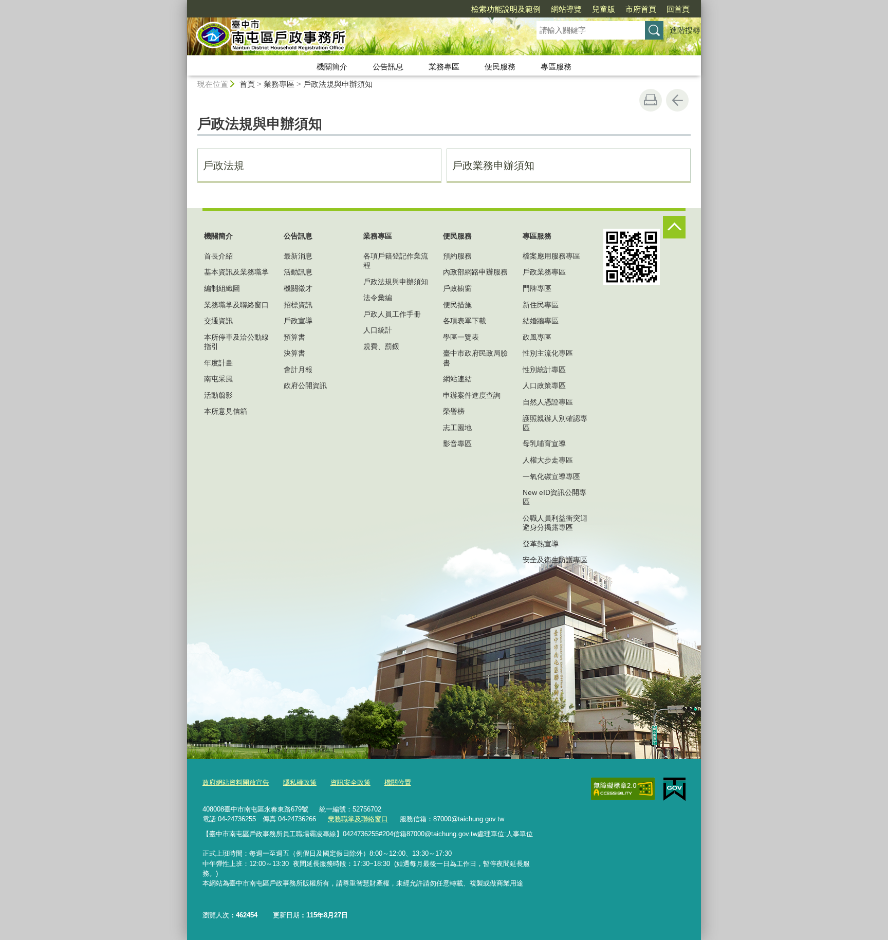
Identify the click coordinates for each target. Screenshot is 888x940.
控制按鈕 (674, 227)
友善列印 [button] (650, 100)
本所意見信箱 (225, 411)
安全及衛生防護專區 (555, 560)
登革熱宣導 (541, 544)
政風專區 (537, 337)
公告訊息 (388, 66)
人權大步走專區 (548, 460)
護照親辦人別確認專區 (555, 423)
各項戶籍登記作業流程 (395, 260)
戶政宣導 (298, 321)
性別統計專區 (544, 369)
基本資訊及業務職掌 (236, 272)
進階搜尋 (685, 30)
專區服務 (556, 66)
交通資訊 (218, 321)
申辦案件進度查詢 (472, 395)
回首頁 (678, 9)
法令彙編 (377, 297)
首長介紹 (218, 256)
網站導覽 (566, 9)
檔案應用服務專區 (551, 256)
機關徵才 (298, 288)
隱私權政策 (300, 782)
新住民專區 (541, 305)
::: (182, 4)
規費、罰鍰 (381, 346)
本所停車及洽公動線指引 (236, 342)
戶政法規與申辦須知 (338, 84)
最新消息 (298, 256)
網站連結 (457, 379)
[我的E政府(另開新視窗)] (674, 789)
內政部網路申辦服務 (475, 272)
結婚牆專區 (541, 321)
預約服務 (457, 256)
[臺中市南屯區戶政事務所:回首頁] (349, 37)
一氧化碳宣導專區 (551, 476)
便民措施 (457, 305)
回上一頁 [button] (677, 100)
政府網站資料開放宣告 (235, 782)
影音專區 (457, 443)
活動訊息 (298, 272)
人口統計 (377, 330)
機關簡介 (332, 66)
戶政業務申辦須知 (493, 165)
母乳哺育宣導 (544, 443)
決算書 (294, 353)
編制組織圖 (222, 288)
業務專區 (444, 66)
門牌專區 (537, 288)
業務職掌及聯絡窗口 (236, 305)
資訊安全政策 (350, 782)
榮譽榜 (454, 411)
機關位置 (397, 782)
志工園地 (457, 427)
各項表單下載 (464, 321)
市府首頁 (640, 9)
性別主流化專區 (548, 353)
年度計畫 (218, 363)
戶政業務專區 (544, 272)
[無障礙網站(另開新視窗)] (623, 789)
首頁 (247, 84)
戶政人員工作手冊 (392, 314)
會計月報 (298, 369)
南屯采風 (218, 379)
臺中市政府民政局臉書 (475, 357)
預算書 (294, 337)
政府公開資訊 (305, 385)
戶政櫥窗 (457, 288)
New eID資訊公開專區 (554, 497)
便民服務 (500, 66)
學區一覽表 (461, 337)
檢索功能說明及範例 (506, 9)
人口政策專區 (544, 385)
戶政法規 (223, 165)
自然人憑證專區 (548, 402)
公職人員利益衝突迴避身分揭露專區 (555, 522)
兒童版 (603, 9)
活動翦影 (218, 395)
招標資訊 (298, 305)
